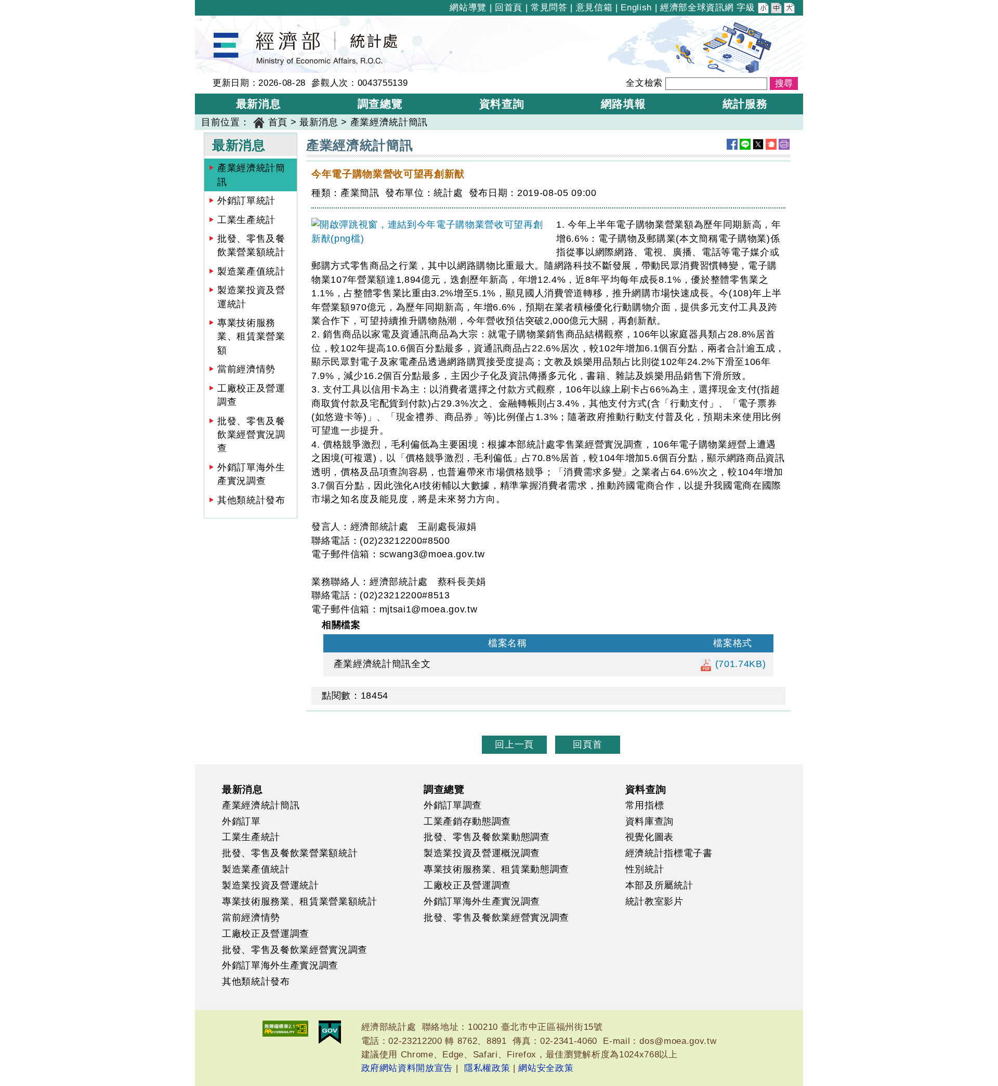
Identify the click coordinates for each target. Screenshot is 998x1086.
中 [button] (777, 9)
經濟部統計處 (230, 22)
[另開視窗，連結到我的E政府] (330, 1032)
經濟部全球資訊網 (696, 7)
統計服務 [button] (745, 104)
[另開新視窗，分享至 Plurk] (771, 144)
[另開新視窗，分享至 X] (758, 144)
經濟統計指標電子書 (669, 853)
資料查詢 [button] (501, 104)
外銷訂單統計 (246, 200)
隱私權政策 (487, 1068)
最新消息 (318, 122)
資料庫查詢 (649, 821)
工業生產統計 (246, 220)
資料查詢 (645, 789)
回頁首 (587, 744)
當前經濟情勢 (246, 369)
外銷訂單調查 (453, 805)
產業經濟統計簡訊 (251, 175)
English (636, 7)
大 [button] (790, 9)
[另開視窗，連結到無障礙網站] (285, 1028)
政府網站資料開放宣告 (407, 1068)
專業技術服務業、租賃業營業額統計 (299, 901)
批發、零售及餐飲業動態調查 (487, 837)
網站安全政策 (545, 1068)
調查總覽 (444, 789)
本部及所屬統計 (659, 885)
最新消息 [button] (258, 104)
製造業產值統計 (251, 271)
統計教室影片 (654, 901)
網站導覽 (468, 7)
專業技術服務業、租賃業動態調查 (496, 869)
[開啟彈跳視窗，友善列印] (784, 144)
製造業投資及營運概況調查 (482, 853)
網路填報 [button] (623, 104)
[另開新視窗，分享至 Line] (745, 144)
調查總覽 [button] (380, 104)
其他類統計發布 (251, 500)
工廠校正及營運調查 (251, 395)
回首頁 (508, 7)
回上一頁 (514, 744)
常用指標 (644, 805)
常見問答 (549, 7)
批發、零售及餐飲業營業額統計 (251, 245)
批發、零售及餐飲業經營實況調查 (251, 435)
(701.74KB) (739, 664)
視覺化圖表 (649, 837)
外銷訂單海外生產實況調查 (251, 474)
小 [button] (764, 9)
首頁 (277, 122)
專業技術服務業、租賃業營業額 (251, 337)
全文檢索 (644, 83)
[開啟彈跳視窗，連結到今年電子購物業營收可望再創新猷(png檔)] (429, 231)
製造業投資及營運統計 (251, 297)
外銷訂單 (241, 821)
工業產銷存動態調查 (467, 821)
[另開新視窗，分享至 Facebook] (732, 144)
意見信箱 (594, 7)
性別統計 (644, 869)
